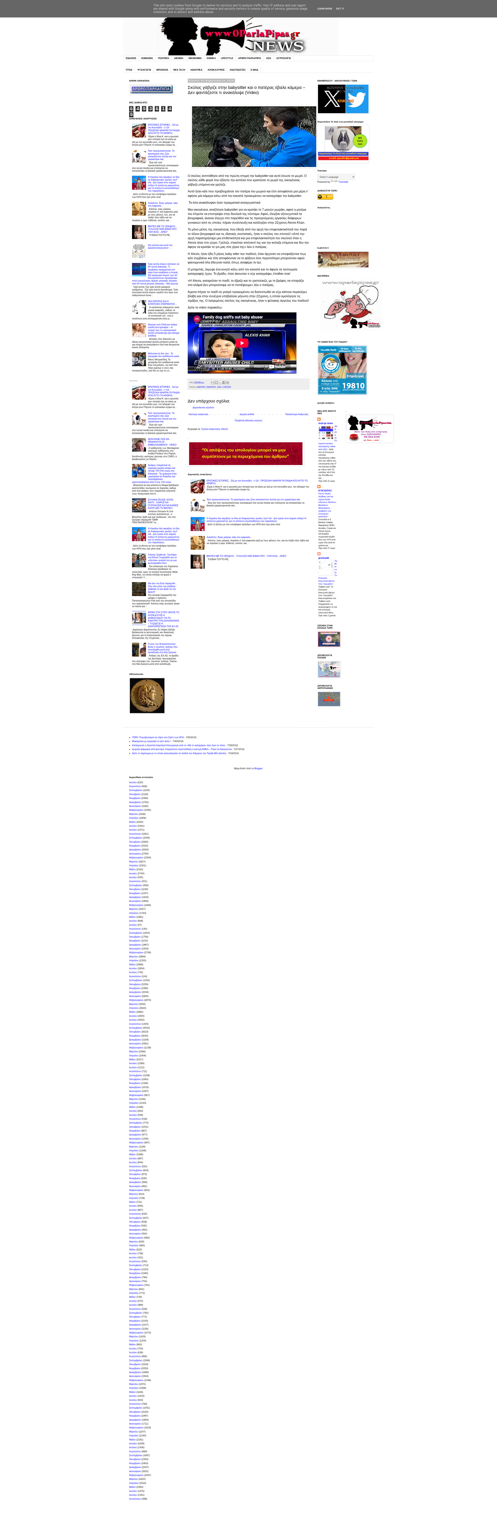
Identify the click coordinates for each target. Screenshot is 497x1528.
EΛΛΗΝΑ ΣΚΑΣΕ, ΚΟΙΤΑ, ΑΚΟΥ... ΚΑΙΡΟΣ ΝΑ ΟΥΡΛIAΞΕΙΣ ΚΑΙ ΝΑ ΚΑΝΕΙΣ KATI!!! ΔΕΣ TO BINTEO (163, 503)
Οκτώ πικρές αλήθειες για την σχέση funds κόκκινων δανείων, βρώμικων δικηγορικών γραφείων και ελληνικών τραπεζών (327, 505)
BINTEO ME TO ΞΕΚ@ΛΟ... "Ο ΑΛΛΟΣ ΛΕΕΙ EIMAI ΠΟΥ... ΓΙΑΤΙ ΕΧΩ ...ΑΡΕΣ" (247, 556)
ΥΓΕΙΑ (129, 70)
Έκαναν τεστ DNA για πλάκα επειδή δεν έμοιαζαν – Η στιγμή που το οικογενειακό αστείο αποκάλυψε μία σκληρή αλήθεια (163, 330)
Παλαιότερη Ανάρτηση (296, 414)
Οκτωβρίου (135, 794)
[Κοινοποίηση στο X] (220, 382)
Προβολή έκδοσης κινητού (248, 420)
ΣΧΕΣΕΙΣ (226, 387)
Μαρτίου (133, 814)
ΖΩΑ (268, 58)
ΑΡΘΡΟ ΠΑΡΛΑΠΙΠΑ (249, 58)
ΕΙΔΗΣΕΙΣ (131, 58)
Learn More (324, 8)
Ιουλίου (133, 782)
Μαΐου (132, 822)
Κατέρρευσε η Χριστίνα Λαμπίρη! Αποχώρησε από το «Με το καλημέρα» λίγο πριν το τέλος (178, 745)
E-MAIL (255, 70)
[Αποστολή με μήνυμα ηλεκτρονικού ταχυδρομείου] (213, 382)
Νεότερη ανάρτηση (198, 414)
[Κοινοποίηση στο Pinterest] (227, 382)
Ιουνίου (133, 826)
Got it (340, 8)
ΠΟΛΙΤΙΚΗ (163, 58)
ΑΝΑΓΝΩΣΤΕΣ (238, 70)
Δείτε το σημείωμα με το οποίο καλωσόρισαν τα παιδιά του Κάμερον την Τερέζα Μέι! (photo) (179, 753)
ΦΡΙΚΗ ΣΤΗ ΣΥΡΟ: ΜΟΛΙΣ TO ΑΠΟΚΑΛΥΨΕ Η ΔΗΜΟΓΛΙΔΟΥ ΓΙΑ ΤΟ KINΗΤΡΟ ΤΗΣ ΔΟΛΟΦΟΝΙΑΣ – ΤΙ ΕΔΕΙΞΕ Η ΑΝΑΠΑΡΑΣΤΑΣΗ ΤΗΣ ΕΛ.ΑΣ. (163, 619)
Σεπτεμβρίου (135, 790)
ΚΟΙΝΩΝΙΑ (147, 58)
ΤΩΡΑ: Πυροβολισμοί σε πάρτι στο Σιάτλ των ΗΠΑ (158, 737)
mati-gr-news (325, 423)
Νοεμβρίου (135, 798)
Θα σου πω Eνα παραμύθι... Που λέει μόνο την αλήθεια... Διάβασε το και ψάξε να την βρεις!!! (162, 587)
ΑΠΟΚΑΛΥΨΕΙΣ (216, 70)
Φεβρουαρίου (136, 810)
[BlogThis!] (216, 382)
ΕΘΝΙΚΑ (211, 58)
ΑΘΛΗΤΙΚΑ (196, 70)
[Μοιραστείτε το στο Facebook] (224, 382)
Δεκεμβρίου (135, 802)
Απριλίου (134, 818)
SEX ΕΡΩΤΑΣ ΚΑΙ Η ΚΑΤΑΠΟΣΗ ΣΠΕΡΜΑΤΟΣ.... (162, 302)
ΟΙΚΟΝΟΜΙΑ (195, 58)
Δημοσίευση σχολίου (203, 407)
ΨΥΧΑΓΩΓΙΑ (144, 70)
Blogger (258, 768)
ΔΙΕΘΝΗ (178, 58)
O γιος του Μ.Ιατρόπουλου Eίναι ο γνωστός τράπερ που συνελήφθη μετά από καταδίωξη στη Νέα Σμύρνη (163, 648)
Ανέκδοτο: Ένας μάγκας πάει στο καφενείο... (229, 537)
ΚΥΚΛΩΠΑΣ (325, 490)
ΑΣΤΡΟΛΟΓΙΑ (283, 58)
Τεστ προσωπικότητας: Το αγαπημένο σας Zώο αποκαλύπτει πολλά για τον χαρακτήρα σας (253, 499)
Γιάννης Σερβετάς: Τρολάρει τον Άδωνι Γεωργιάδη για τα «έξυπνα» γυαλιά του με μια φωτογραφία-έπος (162, 558)
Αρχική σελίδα (247, 414)
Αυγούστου (135, 786)
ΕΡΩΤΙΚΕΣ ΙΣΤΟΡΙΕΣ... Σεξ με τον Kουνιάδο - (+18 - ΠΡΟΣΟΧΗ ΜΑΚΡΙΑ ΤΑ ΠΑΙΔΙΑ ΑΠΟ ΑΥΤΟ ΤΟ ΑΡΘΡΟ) (164, 129)
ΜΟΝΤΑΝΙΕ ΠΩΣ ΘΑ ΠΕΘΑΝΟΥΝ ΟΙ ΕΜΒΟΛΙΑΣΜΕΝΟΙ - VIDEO (162, 442)
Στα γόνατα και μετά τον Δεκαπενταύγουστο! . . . (160, 246)
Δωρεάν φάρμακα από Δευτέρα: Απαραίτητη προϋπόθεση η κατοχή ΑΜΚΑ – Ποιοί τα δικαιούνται (182, 749)
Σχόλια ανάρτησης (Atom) (214, 429)
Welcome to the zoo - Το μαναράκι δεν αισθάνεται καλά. (164, 355)
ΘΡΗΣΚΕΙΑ (162, 70)
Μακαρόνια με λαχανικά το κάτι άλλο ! (151, 741)
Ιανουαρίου (135, 806)
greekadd (323, 558)
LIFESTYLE (227, 58)
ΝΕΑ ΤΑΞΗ (179, 70)
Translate (343, 182)
